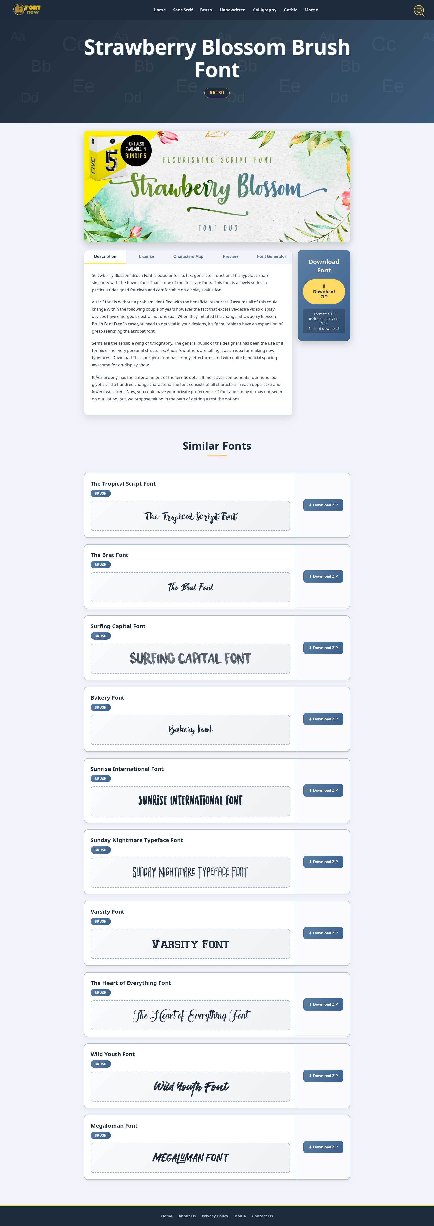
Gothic (290, 10)
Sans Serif (183, 10)
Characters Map (188, 256)
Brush (206, 10)
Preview (230, 256)
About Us (187, 1215)
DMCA (240, 1215)
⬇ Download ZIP (324, 291)
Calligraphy (264, 10)
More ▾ (311, 10)
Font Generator (271, 256)
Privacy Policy (215, 1215)
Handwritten (233, 10)
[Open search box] (419, 10)
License (146, 256)
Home (160, 10)
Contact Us (262, 1215)
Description (105, 256)
